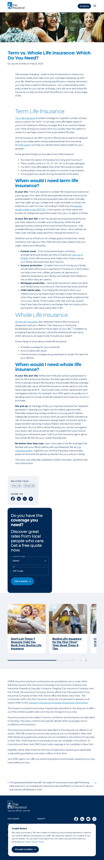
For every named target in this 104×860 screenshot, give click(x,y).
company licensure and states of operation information (58, 703)
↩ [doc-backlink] (95, 782)
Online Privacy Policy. (34, 842)
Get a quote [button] (21, 581)
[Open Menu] (94, 6)
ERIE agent (25, 145)
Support (41, 818)
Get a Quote (13, 818)
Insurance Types (19, 556)
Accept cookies (24, 849)
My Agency (84, 6)
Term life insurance (25, 118)
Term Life (16, 486)
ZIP (14, 567)
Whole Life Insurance (26, 322)
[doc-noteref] (72, 329)
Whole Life (29, 486)
